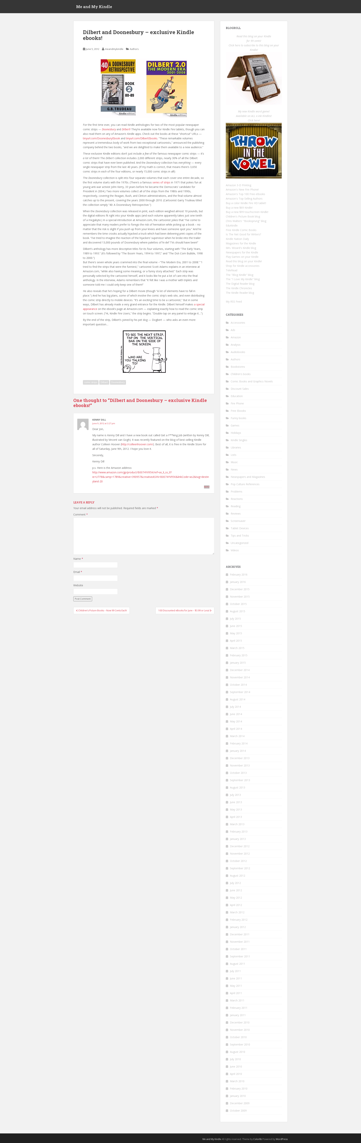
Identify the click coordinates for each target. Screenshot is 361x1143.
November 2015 (240, 596)
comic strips (90, 382)
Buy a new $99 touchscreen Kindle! (247, 212)
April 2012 (236, 905)
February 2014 (238, 743)
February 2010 (238, 1088)
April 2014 (236, 728)
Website (78, 585)
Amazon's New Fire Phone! (242, 189)
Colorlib (257, 1139)
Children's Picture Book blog (243, 216)
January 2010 (238, 1096)
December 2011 (240, 934)
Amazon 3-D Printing (238, 185)
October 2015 (238, 604)
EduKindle (232, 225)
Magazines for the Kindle (241, 243)
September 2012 (240, 868)
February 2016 (238, 574)
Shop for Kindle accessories (242, 266)
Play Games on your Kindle (242, 256)
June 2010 (236, 1066)
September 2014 (240, 692)
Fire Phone (237, 403)
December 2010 (240, 1022)
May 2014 (236, 721)
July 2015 (235, 618)
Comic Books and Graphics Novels (252, 381)
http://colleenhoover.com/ (137, 444)
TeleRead (231, 270)
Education (237, 396)
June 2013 (236, 802)
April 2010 (236, 1074)
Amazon (236, 337)
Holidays (236, 433)
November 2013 (240, 765)
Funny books (238, 418)
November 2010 (240, 1030)
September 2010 (240, 1044)
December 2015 (240, 589)
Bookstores (238, 366)
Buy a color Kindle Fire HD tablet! (246, 203)
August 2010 (237, 1052)
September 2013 (240, 780)
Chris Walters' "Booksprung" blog (246, 221)
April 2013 (236, 817)
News (234, 469)
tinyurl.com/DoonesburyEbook (101, 138)
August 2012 (237, 875)
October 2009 (238, 1110)
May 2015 (236, 633)
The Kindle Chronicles (239, 288)
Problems (236, 491)
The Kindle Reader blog (240, 292)
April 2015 (236, 640)
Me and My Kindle (94, 6)
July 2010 (235, 1059)
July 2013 (235, 795)
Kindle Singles (239, 440)
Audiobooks (238, 352)
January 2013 (238, 839)
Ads (233, 330)
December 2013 (240, 758)
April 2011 (236, 993)
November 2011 (240, 941)
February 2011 (238, 1008)
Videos (235, 550)
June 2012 (236, 890)
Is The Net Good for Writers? (243, 234)
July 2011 (235, 971)
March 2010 (237, 1081)
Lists (233, 455)
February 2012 (238, 919)
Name (78, 558)
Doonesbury (118, 382)
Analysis (235, 344)
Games (235, 425)
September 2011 (240, 956)
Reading (235, 506)
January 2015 (238, 662)
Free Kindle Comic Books (241, 230)
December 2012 (240, 846)
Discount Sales (240, 388)
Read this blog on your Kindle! (244, 261)
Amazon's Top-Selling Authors (244, 198)
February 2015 (238, 655)
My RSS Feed (234, 301)
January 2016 (238, 582)
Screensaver (238, 521)
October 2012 (238, 861)
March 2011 (237, 1000)
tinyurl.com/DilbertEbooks (141, 138)
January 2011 (238, 1015)
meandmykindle (114, 49)
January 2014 (238, 751)
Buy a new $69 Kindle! (239, 207)
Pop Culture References (245, 484)
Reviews (236, 513)
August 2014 (237, 699)
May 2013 (236, 809)
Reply (206, 487)
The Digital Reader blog (240, 283)
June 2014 (236, 714)
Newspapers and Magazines (248, 477)
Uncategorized (239, 543)
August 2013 (237, 787)
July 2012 (235, 883)
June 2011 (236, 978)
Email (77, 572)
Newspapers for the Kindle (242, 252)
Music (234, 462)
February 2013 (238, 831)
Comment (80, 514)
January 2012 (238, 927)
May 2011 (236, 985)
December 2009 (240, 1103)
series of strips (161, 182)
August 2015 (237, 611)
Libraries (236, 447)
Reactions (237, 499)
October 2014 (238, 684)
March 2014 (237, 736)
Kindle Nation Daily (237, 239)
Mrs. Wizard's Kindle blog (241, 248)
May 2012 (236, 897)
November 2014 (240, 677)
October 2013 (238, 773)
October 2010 (238, 1037)
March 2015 (237, 648)
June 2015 (236, 626)
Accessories (238, 322)
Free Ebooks (238, 411)
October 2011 (238, 949)
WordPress (282, 1139)
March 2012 (237, 912)
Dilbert (104, 382)
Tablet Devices (240, 528)
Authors (134, 49)
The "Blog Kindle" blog (239, 275)
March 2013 (237, 824)
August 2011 (237, 963)
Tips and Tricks (240, 535)
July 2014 (235, 706)
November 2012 (240, 853)
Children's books (241, 374)
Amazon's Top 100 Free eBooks (245, 194)
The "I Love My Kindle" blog (243, 279)
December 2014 (240, 670)
